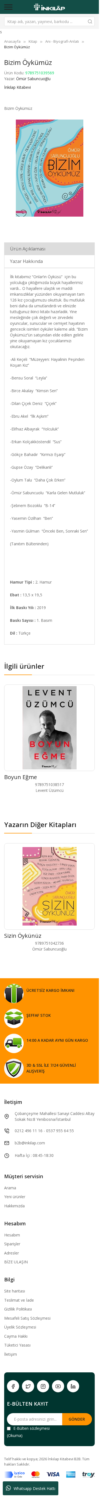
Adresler (11, 1253)
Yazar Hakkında (26, 261)
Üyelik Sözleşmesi (20, 1327)
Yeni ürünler (14, 1196)
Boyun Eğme (20, 777)
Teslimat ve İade (19, 1300)
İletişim (10, 1354)
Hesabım (12, 1235)
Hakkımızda (14, 1205)
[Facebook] (13, 1386)
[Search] (90, 21)
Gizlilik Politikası (18, 1309)
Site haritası (14, 1291)
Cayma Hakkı (16, 1336)
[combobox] (49, 21)
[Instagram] (43, 1386)
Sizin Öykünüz (22, 935)
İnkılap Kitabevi (17, 87)
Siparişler (12, 1243)
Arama (10, 1187)
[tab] (49, 248)
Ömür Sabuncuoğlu (33, 78)
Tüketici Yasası (17, 1345)
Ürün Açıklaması (28, 249)
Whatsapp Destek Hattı (34, 1488)
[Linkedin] (73, 1386)
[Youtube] (58, 1386)
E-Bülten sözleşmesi (31, 1428)
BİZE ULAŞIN (16, 1261)
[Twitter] (28, 1386)
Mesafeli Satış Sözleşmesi (27, 1318)
